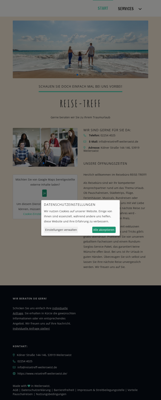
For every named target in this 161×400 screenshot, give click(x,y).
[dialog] (80, 218)
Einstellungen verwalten (61, 230)
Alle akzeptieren (103, 230)
